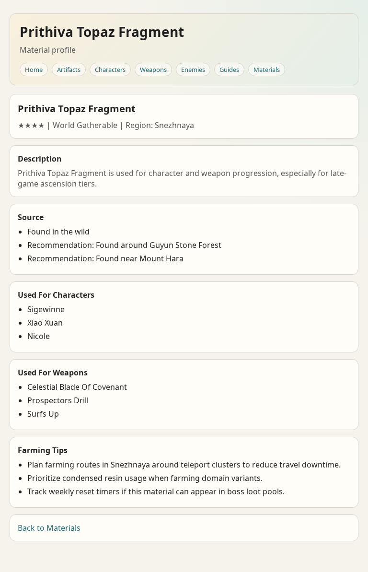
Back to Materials (49, 528)
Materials (266, 69)
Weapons (153, 69)
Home (34, 69)
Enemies (193, 69)
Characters (110, 69)
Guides (229, 69)
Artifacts (68, 69)
